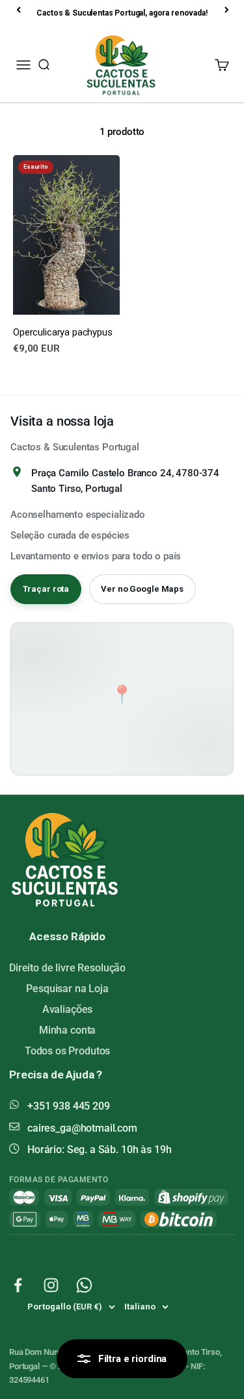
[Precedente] (19, 9)
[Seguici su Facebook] (18, 1285)
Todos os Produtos (67, 1051)
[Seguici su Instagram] (51, 1285)
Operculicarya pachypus (63, 332)
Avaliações (67, 1009)
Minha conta (67, 1030)
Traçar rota (46, 589)
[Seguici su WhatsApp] (84, 1285)
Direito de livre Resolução (67, 968)
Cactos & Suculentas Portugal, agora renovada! (121, 13)
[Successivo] (227, 9)
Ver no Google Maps (142, 589)
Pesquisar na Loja (67, 988)
